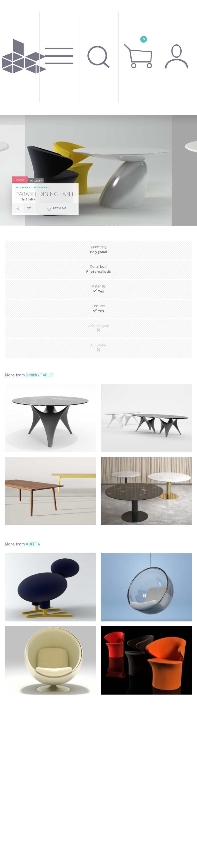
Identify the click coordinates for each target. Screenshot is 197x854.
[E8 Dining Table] (50, 491)
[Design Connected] (24, 57)
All (18, 187)
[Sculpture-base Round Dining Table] (50, 418)
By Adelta (28, 199)
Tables (26, 187)
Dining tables (40, 187)
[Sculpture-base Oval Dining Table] (146, 418)
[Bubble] (146, 587)
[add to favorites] (29, 208)
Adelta (33, 544)
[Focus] (146, 660)
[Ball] (50, 660)
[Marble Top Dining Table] (146, 491)
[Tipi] (50, 587)
